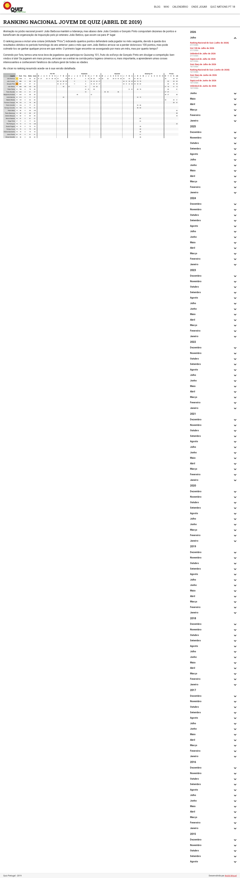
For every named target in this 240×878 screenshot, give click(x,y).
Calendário (180, 6)
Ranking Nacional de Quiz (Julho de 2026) (209, 43)
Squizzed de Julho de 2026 (203, 59)
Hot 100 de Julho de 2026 (202, 48)
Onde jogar (199, 6)
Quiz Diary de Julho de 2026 (203, 64)
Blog (157, 6)
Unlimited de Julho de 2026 (203, 53)
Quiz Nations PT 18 (222, 6)
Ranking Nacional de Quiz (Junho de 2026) (209, 70)
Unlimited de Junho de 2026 (203, 86)
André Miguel (231, 876)
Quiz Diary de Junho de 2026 (203, 75)
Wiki (166, 6)
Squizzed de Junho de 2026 (203, 80)
